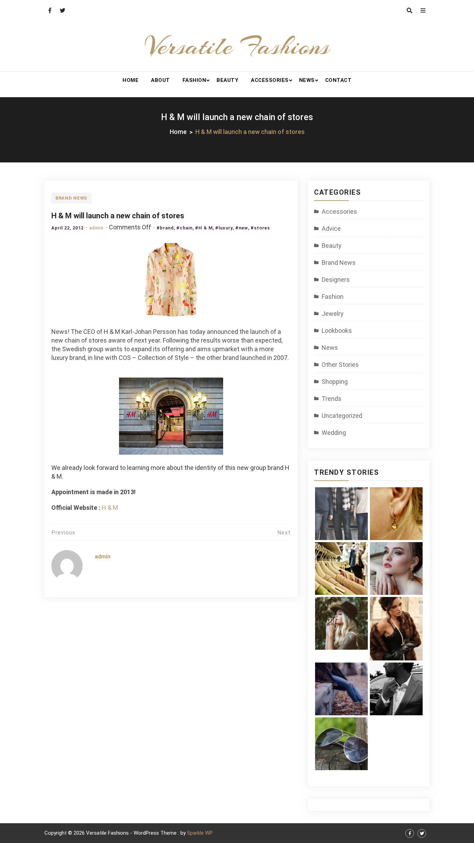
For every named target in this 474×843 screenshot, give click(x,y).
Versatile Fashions (237, 46)
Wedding (334, 432)
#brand (165, 227)
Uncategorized (342, 415)
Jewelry (333, 313)
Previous (63, 532)
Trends (331, 398)
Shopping (335, 381)
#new (241, 227)
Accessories (270, 80)
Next (284, 532)
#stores (260, 227)
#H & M (204, 227)
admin (96, 227)
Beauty (227, 80)
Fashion (194, 80)
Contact (338, 80)
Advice (331, 228)
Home (130, 80)
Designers (336, 279)
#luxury (224, 227)
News (307, 80)
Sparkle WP (200, 833)
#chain (184, 227)
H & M (110, 507)
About (160, 80)
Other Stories (340, 364)
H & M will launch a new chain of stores (117, 215)
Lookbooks (337, 330)
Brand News (71, 198)
